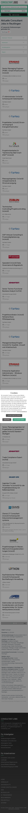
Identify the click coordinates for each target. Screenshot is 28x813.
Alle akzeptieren (19, 419)
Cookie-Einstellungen (14, 415)
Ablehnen (7, 419)
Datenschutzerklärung (22, 411)
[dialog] (14, 406)
